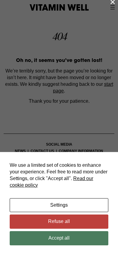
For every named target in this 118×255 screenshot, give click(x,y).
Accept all (59, 237)
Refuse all (59, 221)
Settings (59, 205)
